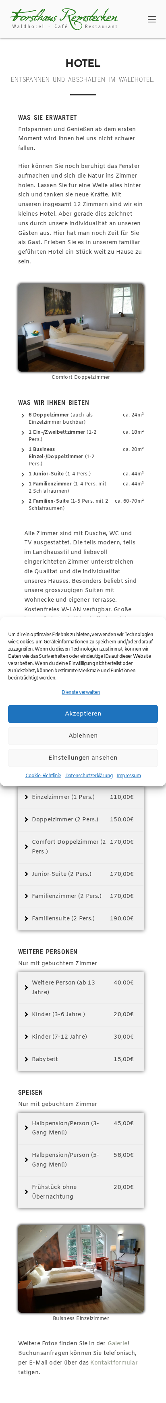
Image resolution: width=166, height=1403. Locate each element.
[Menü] (152, 19)
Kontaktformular (113, 1363)
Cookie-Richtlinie (43, 775)
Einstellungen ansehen (83, 758)
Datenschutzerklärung (89, 775)
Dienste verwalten (81, 692)
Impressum (129, 775)
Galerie (118, 1344)
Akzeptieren (83, 714)
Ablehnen (83, 736)
